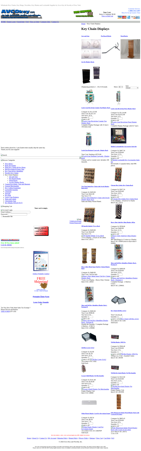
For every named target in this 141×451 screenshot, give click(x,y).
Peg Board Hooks (15, 178)
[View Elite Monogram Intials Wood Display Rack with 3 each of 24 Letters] (125, 430)
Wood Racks (13, 180)
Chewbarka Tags (10, 201)
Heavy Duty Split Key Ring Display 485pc (123, 222)
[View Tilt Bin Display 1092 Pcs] (128, 354)
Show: (116, 87)
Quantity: (84, 117)
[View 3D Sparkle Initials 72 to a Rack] (92, 236)
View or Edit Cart (107, 16)
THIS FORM (5, 311)
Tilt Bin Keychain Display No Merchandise (123, 373)
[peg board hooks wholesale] (111, 58)
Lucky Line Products (12, 197)
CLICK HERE (6, 245)
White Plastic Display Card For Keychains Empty (95, 413)
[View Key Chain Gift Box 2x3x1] (129, 319)
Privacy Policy (83, 438)
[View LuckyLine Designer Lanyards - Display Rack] (96, 158)
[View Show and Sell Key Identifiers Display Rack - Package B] (96, 322)
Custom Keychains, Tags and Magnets (17, 184)
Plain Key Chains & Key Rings (15, 167)
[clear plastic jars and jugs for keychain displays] (91, 58)
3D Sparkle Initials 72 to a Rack (90, 226)
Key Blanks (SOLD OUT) (14, 203)
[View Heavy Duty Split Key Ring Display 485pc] (125, 238)
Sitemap (92, 438)
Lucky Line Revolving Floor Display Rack (123, 108)
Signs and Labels (10, 199)
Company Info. (45, 22)
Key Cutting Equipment (13, 188)
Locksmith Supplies (11, 190)
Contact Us (55, 22)
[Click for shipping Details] (83, 16)
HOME (3, 22)
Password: (4, 214)
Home (83, 24)
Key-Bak (8, 195)
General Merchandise (12, 186)
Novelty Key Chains (11, 173)
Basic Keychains (10, 165)
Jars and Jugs (13, 177)
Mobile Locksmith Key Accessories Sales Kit (124, 146)
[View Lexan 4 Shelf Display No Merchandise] (95, 389)
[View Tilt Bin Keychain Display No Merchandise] (125, 388)
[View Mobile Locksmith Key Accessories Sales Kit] (125, 162)
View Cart (99, 438)
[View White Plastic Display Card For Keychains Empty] (96, 429)
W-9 (112, 438)
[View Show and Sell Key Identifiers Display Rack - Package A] (125, 280)
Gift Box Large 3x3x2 (87, 347)
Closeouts (8, 192)
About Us (35, 438)
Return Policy (73, 438)
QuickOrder (21, 22)
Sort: (127, 86)
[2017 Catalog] (41, 270)
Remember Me (8, 216)
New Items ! (9, 164)
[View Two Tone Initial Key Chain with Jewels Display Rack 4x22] (96, 199)
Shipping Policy (62, 438)
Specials (7, 193)
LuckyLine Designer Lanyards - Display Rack (94, 150)
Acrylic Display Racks (16, 182)
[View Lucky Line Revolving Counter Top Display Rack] (96, 123)
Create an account (75, 221)
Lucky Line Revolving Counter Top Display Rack (95, 108)
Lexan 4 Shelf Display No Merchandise (92, 376)
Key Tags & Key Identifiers (14, 171)
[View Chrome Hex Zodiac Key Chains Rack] (124, 199)
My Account (52, 438)
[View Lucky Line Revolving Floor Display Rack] (125, 124)
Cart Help (107, 438)
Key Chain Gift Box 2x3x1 (118, 310)
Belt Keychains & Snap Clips (14, 169)
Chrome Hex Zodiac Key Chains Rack (122, 185)
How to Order (34, 22)
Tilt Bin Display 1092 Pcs (118, 342)
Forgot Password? (75, 223)
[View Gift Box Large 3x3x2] (98, 359)
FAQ (27, 22)
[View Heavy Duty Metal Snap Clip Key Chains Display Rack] (96, 278)
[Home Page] (21, 18)
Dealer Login (11, 22)
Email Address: (6, 212)
